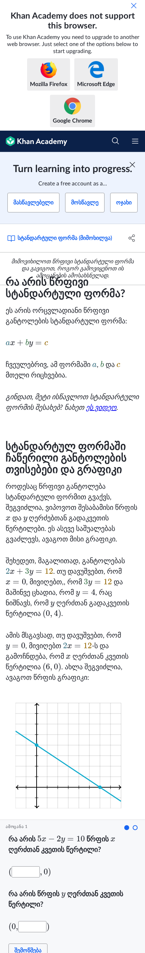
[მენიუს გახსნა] (135, 141)
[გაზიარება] (132, 238)
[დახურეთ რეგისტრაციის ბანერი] (132, 165)
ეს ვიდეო (101, 407)
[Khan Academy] (33, 141)
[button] (126, 827)
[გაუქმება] (133, 5)
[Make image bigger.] (72, 751)
